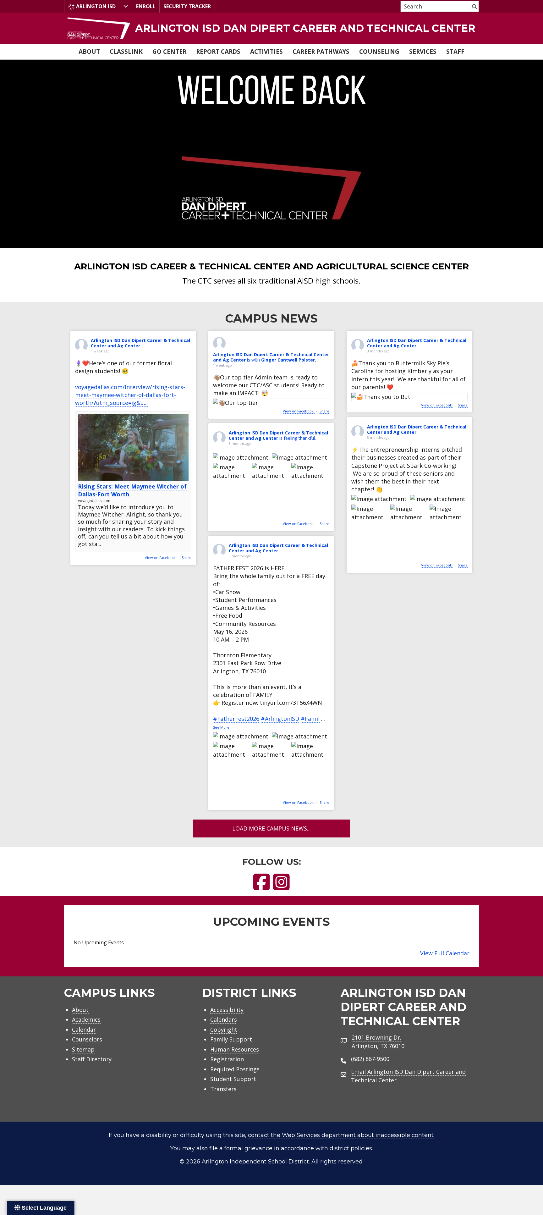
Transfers (223, 1089)
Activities (266, 51)
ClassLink (126, 51)
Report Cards (218, 51)
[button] (474, 6)
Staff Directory (92, 1059)
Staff (455, 51)
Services (422, 51)
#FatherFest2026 (236, 718)
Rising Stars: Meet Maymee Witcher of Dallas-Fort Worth (132, 490)
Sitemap (83, 1049)
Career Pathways (321, 51)
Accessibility (227, 1009)
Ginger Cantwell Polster (288, 360)
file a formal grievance (240, 1148)
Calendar (84, 1029)
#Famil (310, 718)
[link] (271, 28)
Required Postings (235, 1069)
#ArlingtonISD (280, 718)
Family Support (231, 1039)
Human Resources (234, 1049)
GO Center (169, 51)
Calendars (223, 1019)
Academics (86, 1019)
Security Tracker (187, 6)
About (89, 51)
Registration (227, 1059)
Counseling (379, 51)
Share (186, 557)
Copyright (223, 1029)
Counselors (87, 1039)
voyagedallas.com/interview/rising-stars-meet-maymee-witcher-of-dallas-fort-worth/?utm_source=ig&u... (130, 394)
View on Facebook (161, 557)
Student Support (233, 1079)
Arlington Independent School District (255, 1161)
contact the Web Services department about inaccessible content (341, 1135)
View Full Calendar (444, 953)
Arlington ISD (96, 6)
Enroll (146, 6)
